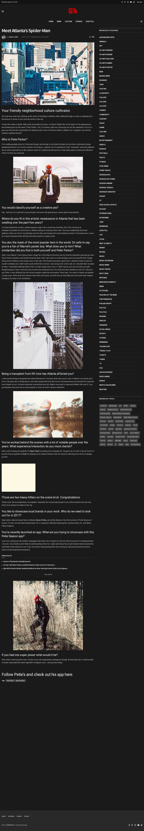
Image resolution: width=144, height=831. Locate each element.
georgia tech (117, 433)
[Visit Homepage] (73, 11)
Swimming (103, 342)
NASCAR (118, 440)
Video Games (104, 376)
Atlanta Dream (105, 54)
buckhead (119, 421)
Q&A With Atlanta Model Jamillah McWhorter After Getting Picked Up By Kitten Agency (35, 568)
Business (103, 80)
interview (10, 680)
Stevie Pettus (41, 520)
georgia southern (130, 429)
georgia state (105, 433)
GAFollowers (10, 825)
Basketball (117, 417)
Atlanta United (106, 67)
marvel (102, 440)
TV (100, 363)
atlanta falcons (126, 409)
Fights (102, 157)
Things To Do (104, 351)
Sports (102, 333)
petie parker (20, 680)
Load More (48, 574)
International (105, 213)
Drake (112, 425)
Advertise (11, 816)
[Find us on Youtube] (131, 2)
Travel (102, 359)
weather (103, 389)
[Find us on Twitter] (125, 2)
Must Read (103, 273)
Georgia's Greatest (107, 192)
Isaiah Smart (120, 436)
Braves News (104, 76)
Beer (101, 72)
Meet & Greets (105, 243)
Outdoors (103, 291)
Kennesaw (103, 226)
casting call (130, 421)
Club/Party (104, 93)
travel (121, 444)
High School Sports (108, 205)
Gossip (102, 196)
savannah (133, 440)
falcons (120, 425)
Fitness (102, 162)
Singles (102, 321)
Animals (102, 41)
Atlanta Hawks (105, 63)
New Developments (107, 282)
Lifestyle (90, 21)
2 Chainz (103, 406)
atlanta (102, 409)
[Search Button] (141, 21)
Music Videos (104, 269)
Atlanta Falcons (106, 59)
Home (51, 21)
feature (128, 425)
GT (100, 200)
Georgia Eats (104, 175)
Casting (102, 89)
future (111, 429)
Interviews (104, 218)
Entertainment (106, 140)
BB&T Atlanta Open (130, 417)
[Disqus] (48, 716)
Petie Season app (12, 536)
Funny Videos (104, 170)
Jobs (101, 222)
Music (102, 256)
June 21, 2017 (25, 37)
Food (135, 425)
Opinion (79, 21)
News (59, 21)
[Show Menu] (3, 11)
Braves (110, 421)
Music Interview (106, 261)
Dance (102, 136)
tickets (102, 355)
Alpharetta (112, 406)
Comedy (102, 110)
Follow (7, 674)
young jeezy (135, 444)
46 (93, 37)
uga (127, 444)
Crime (101, 127)
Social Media (104, 329)
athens (133, 406)
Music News (104, 265)
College (102, 97)
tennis (110, 444)
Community (104, 115)
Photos (102, 308)
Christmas (103, 425)
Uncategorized (105, 372)
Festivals (103, 153)
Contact (26, 816)
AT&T (126, 406)
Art (100, 46)
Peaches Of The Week (108, 295)
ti (115, 444)
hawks (102, 436)
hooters (110, 436)
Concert (103, 119)
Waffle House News (107, 385)
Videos (102, 381)
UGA (101, 368)
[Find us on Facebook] (122, 2)
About (4, 816)
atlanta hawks (105, 413)
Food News (103, 166)
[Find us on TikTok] (134, 2)
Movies (102, 252)
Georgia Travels (106, 187)
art (120, 406)
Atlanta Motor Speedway (121, 413)
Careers (19, 816)
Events (102, 145)
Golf (126, 433)
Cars (101, 84)
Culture (68, 21)
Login (140, 2)
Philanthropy (105, 303)
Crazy (102, 123)
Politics (103, 312)
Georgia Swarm (105, 183)
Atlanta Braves (106, 50)
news (125, 440)
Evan (24, 454)
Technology (104, 346)
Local (101, 239)
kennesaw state (133, 436)
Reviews (102, 316)
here (68, 674)
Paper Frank (34, 451)
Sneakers (103, 325)
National (103, 278)
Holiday (102, 209)
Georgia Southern (107, 179)
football (103, 429)
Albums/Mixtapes (106, 37)
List (101, 235)
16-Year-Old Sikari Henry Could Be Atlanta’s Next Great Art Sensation (29, 565)
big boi (102, 421)
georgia (118, 429)
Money (102, 248)
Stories (102, 338)
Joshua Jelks (13, 37)
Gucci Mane (134, 433)
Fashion (102, 149)
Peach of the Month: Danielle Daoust (17, 561)
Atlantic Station (105, 417)
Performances (105, 299)
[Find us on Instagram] (128, 2)
